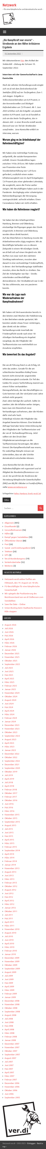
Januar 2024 (10, 721)
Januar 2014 (10, 864)
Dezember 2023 (12, 725)
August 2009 (10, 972)
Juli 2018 (9, 782)
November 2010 (12, 929)
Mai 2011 (9, 918)
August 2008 (10, 1015)
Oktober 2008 (11, 1008)
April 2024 (9, 710)
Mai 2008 (9, 1025)
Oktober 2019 (11, 771)
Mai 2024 (9, 707)
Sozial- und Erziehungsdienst (18, 547)
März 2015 (9, 843)
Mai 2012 (9, 897)
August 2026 (10, 624)
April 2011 (9, 922)
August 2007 (10, 1058)
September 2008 (12, 1011)
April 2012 (9, 900)
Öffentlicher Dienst (13, 540)
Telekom (8, 551)
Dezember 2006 (12, 1083)
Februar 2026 (11, 646)
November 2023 (12, 728)
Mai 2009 (9, 982)
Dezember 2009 (12, 957)
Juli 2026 (9, 628)
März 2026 (9, 642)
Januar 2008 (10, 1040)
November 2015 (12, 814)
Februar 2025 (11, 685)
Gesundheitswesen (13, 530)
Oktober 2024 (11, 696)
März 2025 (9, 682)
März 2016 (9, 811)
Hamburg (23, 493)
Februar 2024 (11, 718)
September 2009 (12, 968)
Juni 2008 (9, 1022)
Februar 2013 (11, 882)
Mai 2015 (9, 836)
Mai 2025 (9, 675)
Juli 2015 (9, 829)
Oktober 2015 (11, 818)
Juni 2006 (9, 1093)
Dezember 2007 (12, 1043)
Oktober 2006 (11, 1090)
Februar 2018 (11, 789)
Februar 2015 (11, 846)
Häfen (6, 500)
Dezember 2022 (12, 753)
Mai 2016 (9, 807)
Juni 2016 (9, 803)
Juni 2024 (9, 703)
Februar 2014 (11, 861)
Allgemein (9, 522)
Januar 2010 (10, 954)
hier (22, 60)
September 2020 (12, 768)
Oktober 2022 (11, 757)
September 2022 (12, 760)
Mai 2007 (9, 1068)
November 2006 (12, 1086)
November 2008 (12, 1004)
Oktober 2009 (11, 965)
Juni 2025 (9, 671)
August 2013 (10, 871)
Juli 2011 (9, 914)
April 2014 (9, 854)
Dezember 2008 (12, 1000)
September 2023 (12, 735)
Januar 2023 (10, 750)
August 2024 (10, 700)
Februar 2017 (11, 796)
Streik (30, 493)
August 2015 (10, 825)
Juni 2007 (9, 1065)
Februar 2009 (11, 993)
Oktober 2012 (11, 886)
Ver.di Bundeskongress (15, 558)
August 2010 (10, 932)
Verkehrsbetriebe (13, 562)
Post (7, 544)
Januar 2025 (10, 689)
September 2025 (12, 664)
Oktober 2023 (11, 732)
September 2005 (12, 1097)
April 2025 (9, 678)
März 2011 (9, 925)
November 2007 (12, 1047)
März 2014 (9, 857)
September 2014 (12, 850)
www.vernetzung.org (17, 487)
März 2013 (9, 879)
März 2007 (9, 1076)
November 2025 (12, 657)
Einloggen (31, 1143)
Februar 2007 (11, 1079)
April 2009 (9, 986)
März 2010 (9, 947)
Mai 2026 (9, 635)
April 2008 (9, 1029)
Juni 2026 (9, 632)
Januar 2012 (10, 907)
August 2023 (10, 739)
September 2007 (12, 1054)
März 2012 (9, 904)
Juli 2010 (9, 936)
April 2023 (9, 743)
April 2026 (9, 639)
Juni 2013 (9, 875)
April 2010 (9, 943)
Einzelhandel (10, 526)
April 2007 (9, 1072)
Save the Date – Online (15, 604)
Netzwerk (9, 5)
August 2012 (10, 889)
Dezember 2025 (12, 653)
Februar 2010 (11, 950)
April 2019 (9, 778)
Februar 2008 (11, 1036)
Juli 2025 (9, 667)
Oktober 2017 (11, 793)
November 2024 (12, 692)
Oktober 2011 (11, 911)
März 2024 (9, 714)
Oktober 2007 (11, 1051)
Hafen (16, 493)
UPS (6, 555)
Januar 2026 (10, 649)
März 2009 (9, 990)
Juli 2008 (9, 1018)
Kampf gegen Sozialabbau (16, 537)
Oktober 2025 (11, 660)
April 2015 (9, 839)
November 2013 (12, 868)
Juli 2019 (9, 775)
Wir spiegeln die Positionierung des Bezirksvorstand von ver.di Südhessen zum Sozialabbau (24, 597)
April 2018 (9, 786)
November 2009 (12, 961)
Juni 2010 (9, 940)
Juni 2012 (9, 893)
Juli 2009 (9, 975)
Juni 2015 (9, 832)
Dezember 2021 (12, 764)
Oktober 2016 (11, 800)
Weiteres (9, 565)
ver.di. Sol (37, 493)
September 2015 (12, 821)
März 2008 (9, 1033)
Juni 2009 (9, 979)
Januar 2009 (10, 997)
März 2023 (9, 746)
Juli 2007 (9, 1061)
